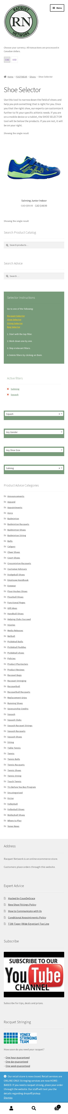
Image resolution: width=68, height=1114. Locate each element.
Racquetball (13, 686)
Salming (15, 388)
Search (34, 1108)
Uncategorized (15, 792)
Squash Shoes (14, 736)
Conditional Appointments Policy (27, 917)
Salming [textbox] (33, 468)
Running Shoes (15, 703)
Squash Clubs (14, 719)
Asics (10, 512)
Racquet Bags (14, 675)
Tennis (10, 753)
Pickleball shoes (15, 652)
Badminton (13, 518)
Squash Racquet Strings (19, 725)
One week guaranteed (18, 1066)
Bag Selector (13, 326)
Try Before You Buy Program (21, 787)
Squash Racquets (16, 731)
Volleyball (12, 803)
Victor (10, 798)
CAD (7, 59)
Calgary (11, 546)
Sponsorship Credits (17, 708)
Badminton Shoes (16, 529)
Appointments (14, 507)
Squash (14, 394)
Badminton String (16, 535)
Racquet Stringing (16, 680)
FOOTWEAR (21, 76)
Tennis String (14, 775)
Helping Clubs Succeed (19, 619)
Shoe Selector (14, 319)
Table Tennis (14, 747)
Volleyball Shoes (15, 809)
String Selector (15, 323)
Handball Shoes (15, 613)
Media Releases (15, 630)
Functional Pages (16, 602)
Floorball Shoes (15, 596)
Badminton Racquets (18, 524)
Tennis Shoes (14, 770)
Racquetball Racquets (18, 691)
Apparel (11, 501)
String (10, 742)
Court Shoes (13, 557)
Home (10, 76)
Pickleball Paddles (16, 647)
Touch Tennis (14, 781)
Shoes (33, 76)
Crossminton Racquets (19, 563)
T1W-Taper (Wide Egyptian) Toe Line (28, 923)
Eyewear (11, 585)
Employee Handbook (17, 580)
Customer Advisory (17, 568)
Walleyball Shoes (16, 814)
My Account (11, 1108)
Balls (10, 541)
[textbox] (34, 432)
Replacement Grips (17, 697)
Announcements (15, 496)
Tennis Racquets (16, 764)
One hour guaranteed (18, 1057)
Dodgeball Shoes (16, 574)
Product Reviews (15, 669)
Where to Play (14, 820)
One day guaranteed (17, 1061)
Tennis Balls (13, 759)
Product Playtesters (17, 664)
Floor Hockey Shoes (17, 591)
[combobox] (34, 413)
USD (15, 59)
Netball (11, 636)
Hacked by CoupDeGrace (21, 898)
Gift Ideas (12, 608)
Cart (52, 1105)
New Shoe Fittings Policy (22, 904)
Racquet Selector (16, 315)
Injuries (11, 624)
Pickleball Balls (15, 641)
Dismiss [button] (8, 1097)
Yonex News (13, 826)
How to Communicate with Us (25, 911)
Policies (11, 658)
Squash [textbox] (33, 413)
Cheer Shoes (13, 552)
